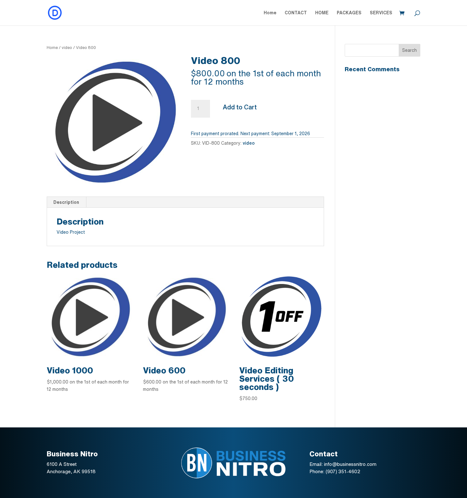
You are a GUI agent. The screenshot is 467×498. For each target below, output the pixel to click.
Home (270, 12)
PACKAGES (349, 12)
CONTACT (296, 12)
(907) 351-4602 (343, 471)
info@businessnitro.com (350, 464)
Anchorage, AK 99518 (71, 471)
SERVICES (381, 12)
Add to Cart (240, 107)
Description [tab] (66, 202)
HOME (321, 12)
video (67, 47)
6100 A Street (62, 464)
